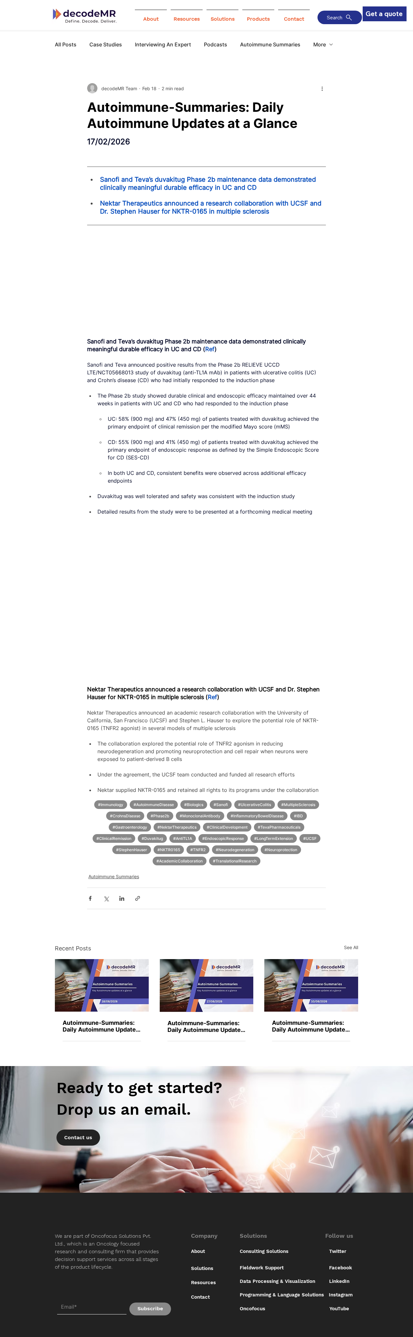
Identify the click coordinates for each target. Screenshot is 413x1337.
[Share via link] (138, 898)
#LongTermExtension (273, 838)
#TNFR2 (198, 849)
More (319, 44)
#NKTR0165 (168, 849)
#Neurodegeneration (235, 849)
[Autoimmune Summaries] (102, 985)
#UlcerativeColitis (254, 804)
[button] (151, 16)
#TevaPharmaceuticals (279, 827)
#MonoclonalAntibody (200, 815)
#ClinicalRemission (113, 838)
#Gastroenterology (130, 827)
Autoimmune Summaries (270, 44)
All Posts (65, 44)
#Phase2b (160, 815)
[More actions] (322, 88)
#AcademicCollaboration (179, 861)
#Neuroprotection (281, 849)
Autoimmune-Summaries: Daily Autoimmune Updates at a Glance (101, 1026)
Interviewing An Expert (163, 44)
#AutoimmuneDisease (154, 804)
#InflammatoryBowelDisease (257, 815)
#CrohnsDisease (125, 815)
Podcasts (215, 44)
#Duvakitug (152, 838)
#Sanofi (221, 804)
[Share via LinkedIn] (122, 898)
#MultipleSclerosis (298, 804)
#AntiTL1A (182, 838)
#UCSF (310, 838)
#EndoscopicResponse (223, 838)
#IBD (298, 815)
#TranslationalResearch (235, 861)
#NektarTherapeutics (176, 827)
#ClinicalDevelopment (227, 827)
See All (351, 947)
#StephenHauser (131, 849)
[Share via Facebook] (90, 898)
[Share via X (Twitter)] (106, 898)
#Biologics (193, 804)
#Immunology (110, 804)
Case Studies (105, 44)
